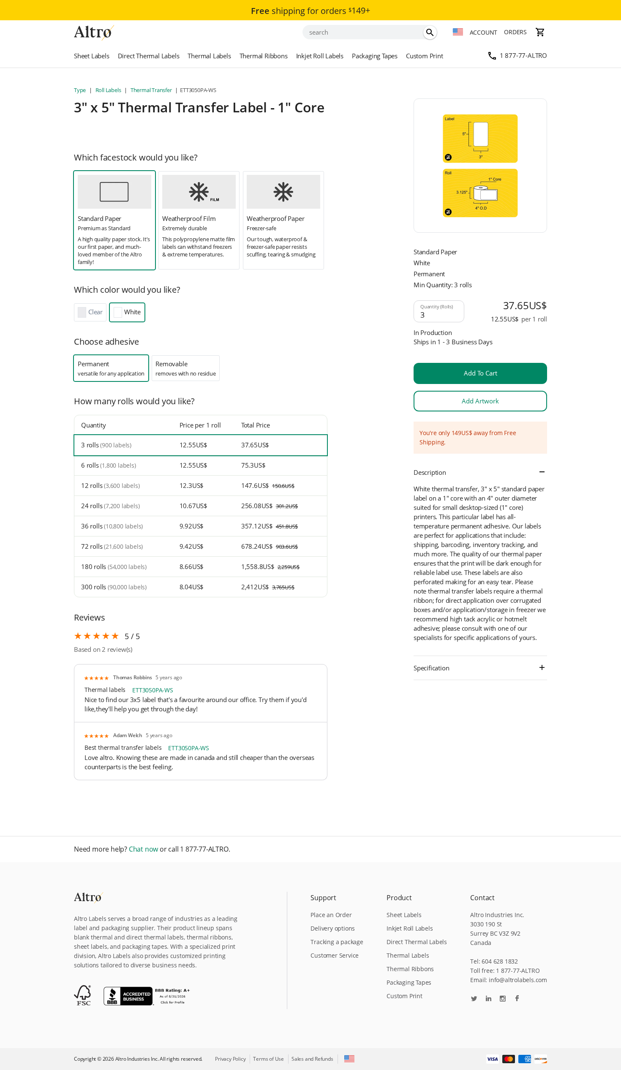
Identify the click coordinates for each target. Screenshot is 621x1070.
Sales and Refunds (312, 1058)
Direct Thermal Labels (149, 56)
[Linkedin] (488, 999)
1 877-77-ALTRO (523, 55)
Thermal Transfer (151, 90)
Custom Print (424, 56)
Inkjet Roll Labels (319, 56)
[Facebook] (517, 999)
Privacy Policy (230, 1058)
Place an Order (330, 915)
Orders (515, 32)
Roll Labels (108, 90)
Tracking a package (336, 942)
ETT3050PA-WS (152, 690)
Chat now (143, 849)
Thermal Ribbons (264, 56)
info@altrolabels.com (518, 980)
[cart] (540, 32)
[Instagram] (503, 999)
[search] (430, 32)
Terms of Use (268, 1058)
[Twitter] (474, 999)
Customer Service (334, 955)
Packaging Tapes (375, 56)
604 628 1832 (500, 961)
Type (80, 90)
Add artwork (480, 401)
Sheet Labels (91, 56)
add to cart (480, 373)
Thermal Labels (209, 56)
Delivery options (332, 928)
